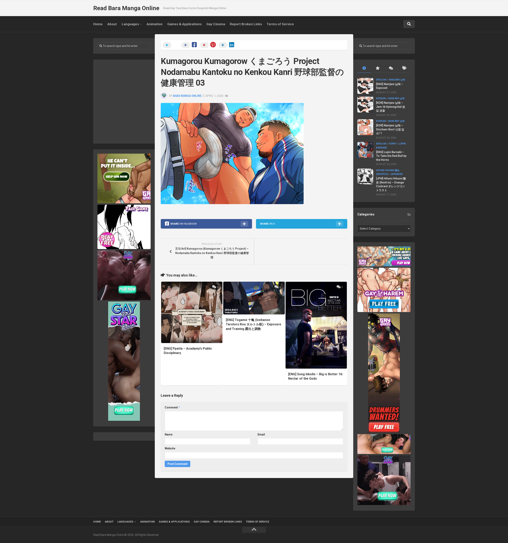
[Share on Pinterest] (209, 45)
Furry (392, 143)
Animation (155, 24)
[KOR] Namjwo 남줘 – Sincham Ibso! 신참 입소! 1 (390, 129)
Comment (172, 407)
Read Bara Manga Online (126, 8)
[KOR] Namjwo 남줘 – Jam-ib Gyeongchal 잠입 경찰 (390, 106)
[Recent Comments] (390, 68)
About (112, 24)
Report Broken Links (246, 24)
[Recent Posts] (364, 68)
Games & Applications (184, 24)
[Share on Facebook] (190, 45)
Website (170, 448)
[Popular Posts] (377, 68)
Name (168, 434)
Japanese (396, 174)
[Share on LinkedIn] (228, 45)
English (381, 79)
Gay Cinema (215, 24)
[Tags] (404, 68)
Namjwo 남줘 (397, 79)
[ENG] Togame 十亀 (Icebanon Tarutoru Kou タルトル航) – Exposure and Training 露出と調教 (253, 324)
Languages (130, 24)
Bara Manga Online (187, 95)
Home (98, 24)
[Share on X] (172, 45)
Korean (381, 98)
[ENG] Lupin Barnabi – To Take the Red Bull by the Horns (391, 155)
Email (261, 434)
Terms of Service (280, 24)
